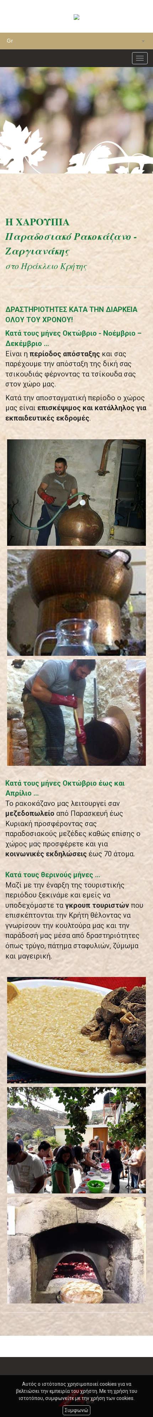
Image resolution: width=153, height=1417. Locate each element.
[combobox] (76, 41)
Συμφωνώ (76, 1410)
